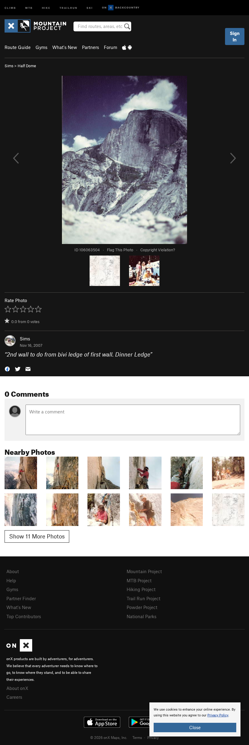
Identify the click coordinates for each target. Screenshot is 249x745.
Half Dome (27, 65)
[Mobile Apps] (127, 47)
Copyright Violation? (157, 249)
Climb (10, 7)
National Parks (141, 616)
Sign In (235, 36)
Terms (137, 737)
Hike (46, 7)
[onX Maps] (19, 650)
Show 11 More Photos (37, 536)
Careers (14, 697)
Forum (110, 47)
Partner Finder (21, 598)
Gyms (41, 47)
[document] (195, 719)
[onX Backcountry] (120, 8)
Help (11, 580)
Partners (90, 47)
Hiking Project (141, 589)
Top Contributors (23, 616)
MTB (29, 7)
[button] (7, 368)
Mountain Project (144, 571)
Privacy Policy (217, 715)
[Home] (38, 26)
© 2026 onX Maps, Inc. (108, 737)
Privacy (153, 737)
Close (195, 727)
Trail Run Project (143, 598)
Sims (9, 65)
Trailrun (68, 7)
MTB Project (139, 580)
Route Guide (18, 47)
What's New (64, 47)
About (12, 571)
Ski (90, 7)
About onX (17, 688)
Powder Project (142, 607)
